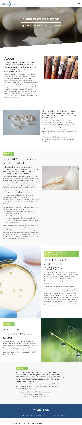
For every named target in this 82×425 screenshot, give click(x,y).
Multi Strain (37, 26)
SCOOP (58, 415)
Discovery (48, 26)
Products (58, 26)
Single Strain (25, 26)
